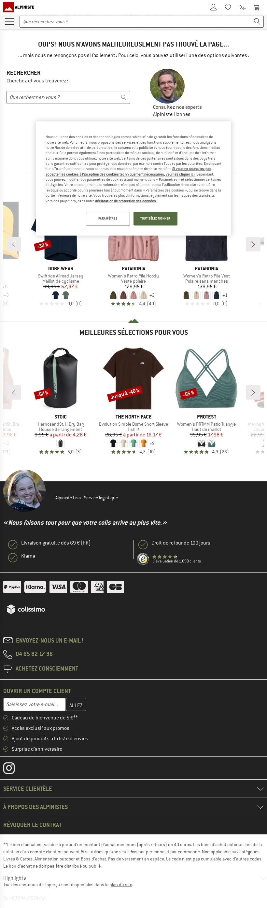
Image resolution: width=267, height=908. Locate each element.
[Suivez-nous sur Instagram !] (13, 769)
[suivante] (253, 244)
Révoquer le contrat (32, 825)
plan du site (120, 884)
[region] (133, 178)
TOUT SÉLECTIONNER (155, 218)
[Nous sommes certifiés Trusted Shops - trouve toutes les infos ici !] (143, 559)
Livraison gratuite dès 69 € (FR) (56, 543)
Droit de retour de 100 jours (180, 543)
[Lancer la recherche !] (257, 22)
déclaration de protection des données (125, 201)
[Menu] (9, 20)
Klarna (28, 556)
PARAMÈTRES (108, 218)
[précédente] (14, 244)
